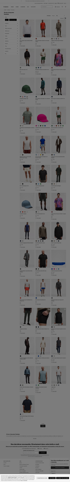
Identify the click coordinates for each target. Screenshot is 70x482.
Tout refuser (52, 478)
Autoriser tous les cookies (62, 478)
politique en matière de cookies (12, 477)
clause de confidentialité (21, 477)
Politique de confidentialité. (23, 480)
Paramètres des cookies (42, 478)
